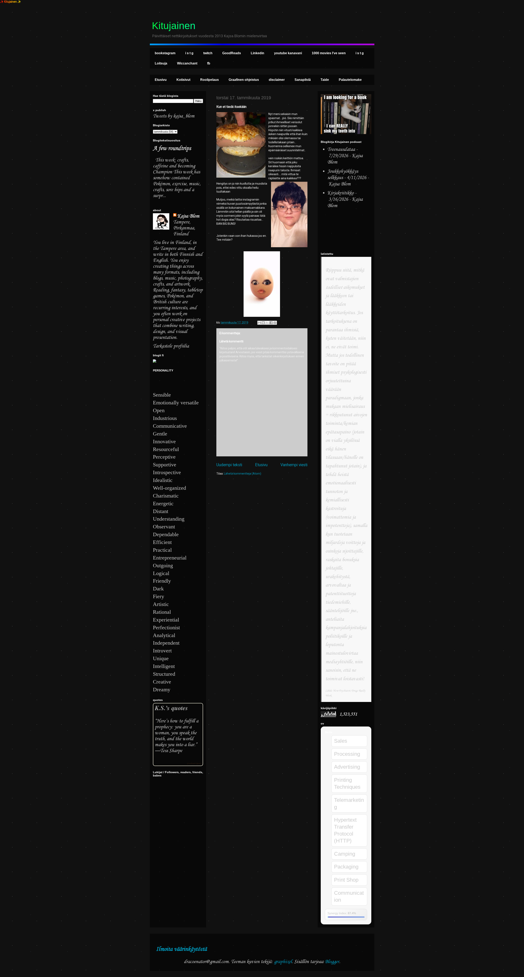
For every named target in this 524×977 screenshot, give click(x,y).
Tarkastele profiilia (171, 346)
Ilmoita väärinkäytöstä (181, 949)
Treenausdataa (341, 149)
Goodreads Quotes (194, 763)
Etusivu (161, 79)
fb (208, 63)
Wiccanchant (187, 63)
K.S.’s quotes (171, 707)
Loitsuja (161, 63)
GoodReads (231, 53)
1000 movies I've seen (329, 53)
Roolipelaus (209, 79)
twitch (207, 53)
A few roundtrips (172, 148)
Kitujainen (173, 25)
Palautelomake (350, 79)
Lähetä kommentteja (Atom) (242, 473)
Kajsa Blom (188, 216)
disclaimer (277, 79)
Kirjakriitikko (340, 193)
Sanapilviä (303, 79)
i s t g (189, 53)
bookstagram (165, 53)
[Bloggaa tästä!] (263, 323)
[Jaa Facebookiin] (271, 323)
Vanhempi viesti (293, 465)
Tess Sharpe (171, 751)
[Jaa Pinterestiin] (275, 323)
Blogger (332, 962)
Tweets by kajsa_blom (173, 116)
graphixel (283, 962)
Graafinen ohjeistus (244, 79)
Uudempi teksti (229, 465)
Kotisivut (183, 79)
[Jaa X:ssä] (267, 323)
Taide (325, 79)
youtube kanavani (288, 53)
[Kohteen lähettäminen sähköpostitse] (259, 323)
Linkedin (257, 53)
